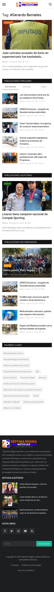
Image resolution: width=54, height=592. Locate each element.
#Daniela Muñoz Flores (13, 353)
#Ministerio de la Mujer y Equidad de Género (23, 389)
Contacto (15, 565)
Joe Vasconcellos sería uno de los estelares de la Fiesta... (34, 96)
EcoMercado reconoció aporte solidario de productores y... (34, 298)
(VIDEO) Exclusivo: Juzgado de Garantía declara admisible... (34, 110)
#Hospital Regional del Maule (16, 359)
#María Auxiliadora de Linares (16, 365)
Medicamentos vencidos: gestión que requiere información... (35, 313)
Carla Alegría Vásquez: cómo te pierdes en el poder (33, 485)
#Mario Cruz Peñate (12, 408)
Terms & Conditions (26, 570)
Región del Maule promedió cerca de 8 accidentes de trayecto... (36, 327)
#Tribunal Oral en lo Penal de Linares (19, 383)
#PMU (36, 395)
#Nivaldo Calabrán (11, 402)
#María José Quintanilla (33, 402)
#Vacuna (42, 377)
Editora (5, 62)
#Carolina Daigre (28, 377)
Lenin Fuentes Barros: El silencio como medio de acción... (33, 498)
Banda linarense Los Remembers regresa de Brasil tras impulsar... (34, 511)
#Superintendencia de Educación (18, 371)
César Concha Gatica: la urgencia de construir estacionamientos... (35, 125)
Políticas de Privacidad (31, 565)
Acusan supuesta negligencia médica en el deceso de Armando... (33, 141)
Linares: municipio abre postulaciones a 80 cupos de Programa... (33, 157)
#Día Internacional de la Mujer (16, 395)
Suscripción (44, 543)
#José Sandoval (10, 377)
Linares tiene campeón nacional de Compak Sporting (25, 216)
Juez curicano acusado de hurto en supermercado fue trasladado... (25, 54)
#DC (37, 371)
